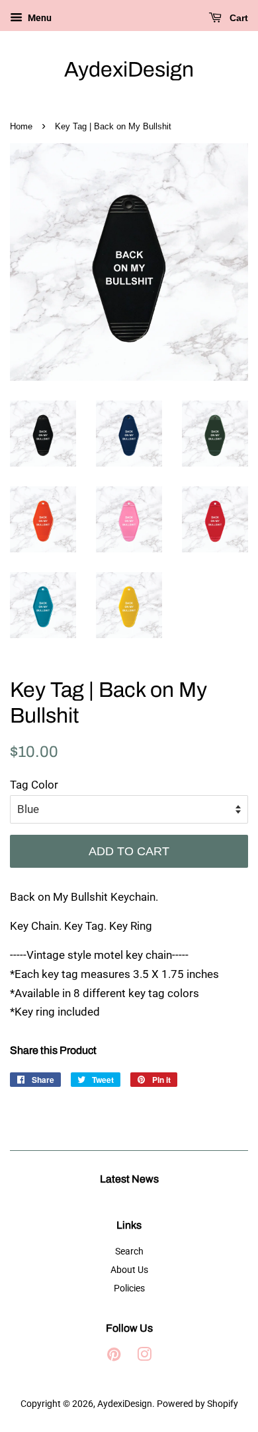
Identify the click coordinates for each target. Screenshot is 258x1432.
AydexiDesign (129, 69)
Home (21, 126)
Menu (39, 18)
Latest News (129, 1179)
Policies (129, 1288)
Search (129, 1251)
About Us (129, 1270)
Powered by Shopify (197, 1404)
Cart (237, 18)
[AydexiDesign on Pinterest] (114, 1357)
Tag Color (34, 784)
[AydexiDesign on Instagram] (144, 1357)
